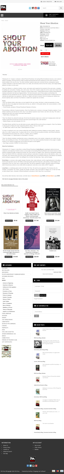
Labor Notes (5, 321)
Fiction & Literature (7, 295)
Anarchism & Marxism (8, 285)
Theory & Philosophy (7, 309)
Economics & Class (7, 291)
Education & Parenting (8, 293)
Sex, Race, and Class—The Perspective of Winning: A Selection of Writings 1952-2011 (32, 252)
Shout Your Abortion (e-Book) (11, 213)
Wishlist (36, 449)
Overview (5, 74)
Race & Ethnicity (6, 305)
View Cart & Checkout (48, 274)
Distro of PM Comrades (9, 323)
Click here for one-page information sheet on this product (15, 179)
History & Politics (7, 299)
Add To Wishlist (45, 56)
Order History (38, 447)
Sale (3, 278)
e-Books (4, 325)
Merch (4, 335)
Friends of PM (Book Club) (9, 340)
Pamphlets (5, 327)
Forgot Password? (38, 298)
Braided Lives (52, 250)
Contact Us (6, 449)
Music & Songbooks (7, 303)
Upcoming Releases (7, 276)
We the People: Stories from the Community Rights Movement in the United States (11, 252)
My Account (38, 445)
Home (2, 20)
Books (6, 20)
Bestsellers (5, 270)
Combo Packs (6, 338)
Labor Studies (6, 301)
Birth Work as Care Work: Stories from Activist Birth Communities (53, 213)
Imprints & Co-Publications (9, 311)
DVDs (3, 329)
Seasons (4, 315)
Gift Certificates (7, 342)
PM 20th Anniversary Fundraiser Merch (13, 274)
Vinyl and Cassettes (8, 331)
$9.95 (58, 45)
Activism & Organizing (8, 283)
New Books (5, 272)
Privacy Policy (6, 447)
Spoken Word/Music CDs (9, 333)
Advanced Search (7, 451)
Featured (4, 268)
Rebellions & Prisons (7, 307)
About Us (5, 445)
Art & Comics (6, 289)
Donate (4, 317)
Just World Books (7, 319)
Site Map (5, 453)
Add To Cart (9, 220)
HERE (43, 175)
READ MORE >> (53, 65)
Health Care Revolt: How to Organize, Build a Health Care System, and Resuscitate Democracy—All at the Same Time (32, 215)
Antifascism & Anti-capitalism (9, 287)
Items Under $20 (6, 313)
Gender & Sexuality (7, 297)
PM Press (17, 471)
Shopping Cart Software (39, 471)
